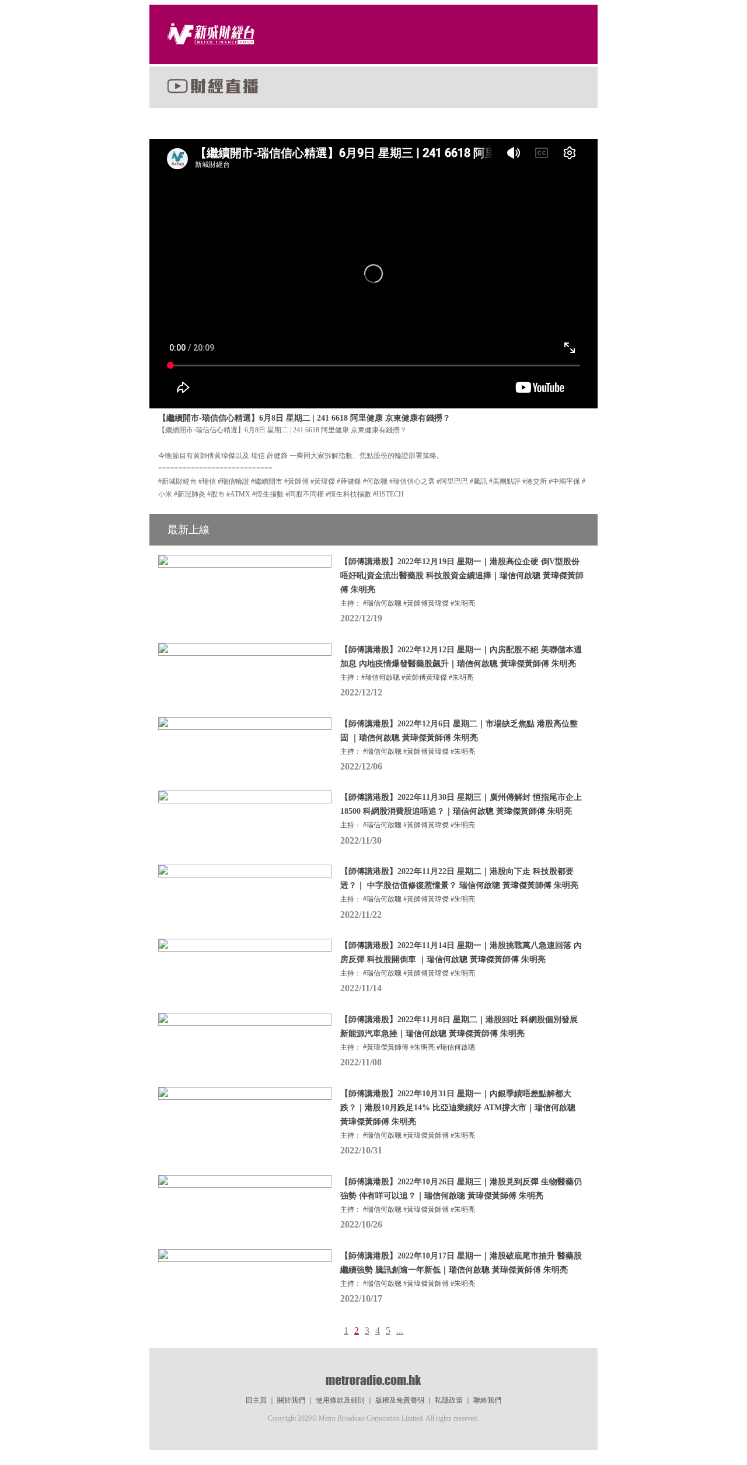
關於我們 (291, 1400)
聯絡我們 (487, 1400)
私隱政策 (449, 1400)
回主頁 (256, 1400)
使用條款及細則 (340, 1400)
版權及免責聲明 (399, 1400)
